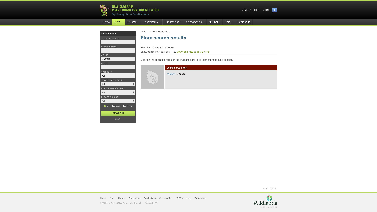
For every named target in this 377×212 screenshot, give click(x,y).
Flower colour (109, 97)
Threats (132, 22)
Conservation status (113, 89)
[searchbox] (117, 92)
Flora (117, 22)
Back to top (270, 188)
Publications (172, 22)
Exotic (129, 106)
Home (106, 22)
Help (227, 22)
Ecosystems (151, 22)
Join (266, 10)
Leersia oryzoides (177, 67)
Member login (250, 10)
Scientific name (110, 38)
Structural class (111, 80)
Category (106, 72)
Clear (118, 119)
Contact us (243, 22)
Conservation (194, 22)
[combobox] (118, 92)
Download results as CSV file (193, 51)
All (108, 106)
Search (118, 113)
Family (105, 63)
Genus (104, 55)
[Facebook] (274, 10)
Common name (109, 47)
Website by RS (151, 203)
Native (117, 106)
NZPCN (213, 22)
